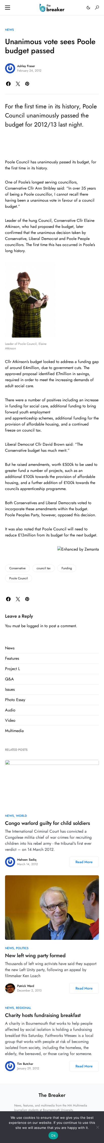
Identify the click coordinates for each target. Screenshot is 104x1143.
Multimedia (14, 731)
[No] (97, 1127)
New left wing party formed (35, 955)
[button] (7, 8)
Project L (12, 669)
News (9, 29)
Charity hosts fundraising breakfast (43, 1015)
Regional (23, 1008)
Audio (10, 710)
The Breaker (52, 1095)
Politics (22, 948)
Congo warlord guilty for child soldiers (47, 823)
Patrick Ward (25, 986)
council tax (43, 568)
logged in (35, 626)
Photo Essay (15, 700)
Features (12, 658)
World (21, 816)
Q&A (9, 679)
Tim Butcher (25, 1064)
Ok (53, 1135)
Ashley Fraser (26, 66)
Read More (84, 861)
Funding (67, 568)
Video (10, 720)
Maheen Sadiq (26, 859)
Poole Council (18, 578)
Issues (10, 689)
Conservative (17, 568)
